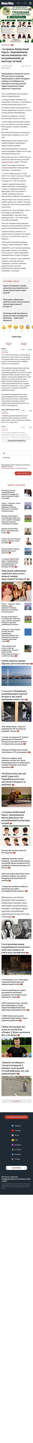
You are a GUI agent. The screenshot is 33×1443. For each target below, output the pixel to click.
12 (26, 891)
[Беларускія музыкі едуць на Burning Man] (16, 851)
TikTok (16, 1135)
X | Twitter (17, 1149)
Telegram (17, 1126)
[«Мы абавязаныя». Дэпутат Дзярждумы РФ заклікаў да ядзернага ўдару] (16, 729)
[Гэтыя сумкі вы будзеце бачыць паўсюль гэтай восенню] (16, 541)
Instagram (17, 1145)
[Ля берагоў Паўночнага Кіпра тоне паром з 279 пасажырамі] (16, 751)
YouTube (18, 1130)
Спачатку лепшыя (24, 344)
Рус (29, 66)
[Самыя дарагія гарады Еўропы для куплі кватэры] (16, 551)
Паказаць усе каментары (16, 440)
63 (12, 44)
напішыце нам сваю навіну (16, 1117)
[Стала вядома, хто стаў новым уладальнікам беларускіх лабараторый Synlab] (16, 982)
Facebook (17, 1154)
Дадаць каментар (23, 473)
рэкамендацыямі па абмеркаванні (14, 468)
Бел (18, 3)
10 (17, 731)
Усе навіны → (16, 1101)
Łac (26, 66)
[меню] (30, 3)
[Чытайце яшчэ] (29, 281)
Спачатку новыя (9, 344)
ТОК (16, 1140)
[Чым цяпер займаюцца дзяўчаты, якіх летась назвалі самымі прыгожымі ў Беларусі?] (16, 585)
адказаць (4, 352)
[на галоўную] (7, 3)
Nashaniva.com (5, 68)
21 (13, 916)
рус (25, 3)
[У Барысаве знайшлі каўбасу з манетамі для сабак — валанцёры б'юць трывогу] (16, 888)
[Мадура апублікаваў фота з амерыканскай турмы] (16, 531)
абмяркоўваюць (7, 162)
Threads (17, 1159)
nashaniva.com (20, 1186)
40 (9, 867)
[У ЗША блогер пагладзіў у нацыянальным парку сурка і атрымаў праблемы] (16, 1018)
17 (24, 743)
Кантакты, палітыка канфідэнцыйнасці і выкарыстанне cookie (15, 1179)
